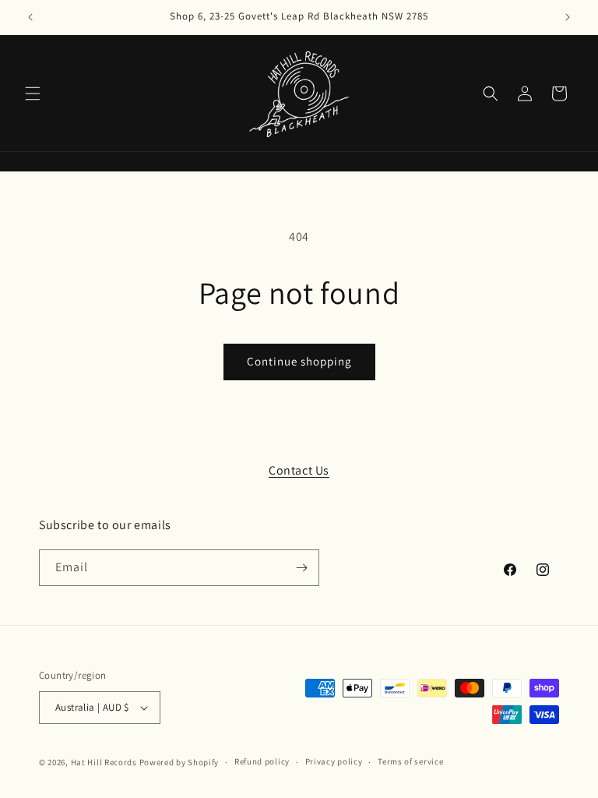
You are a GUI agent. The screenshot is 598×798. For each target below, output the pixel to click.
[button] (33, 93)
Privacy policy (334, 761)
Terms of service (410, 761)
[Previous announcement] (30, 17)
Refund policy (262, 761)
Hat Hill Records (104, 762)
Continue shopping (299, 361)
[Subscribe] (301, 567)
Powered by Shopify (179, 762)
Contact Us (299, 470)
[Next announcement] (568, 17)
